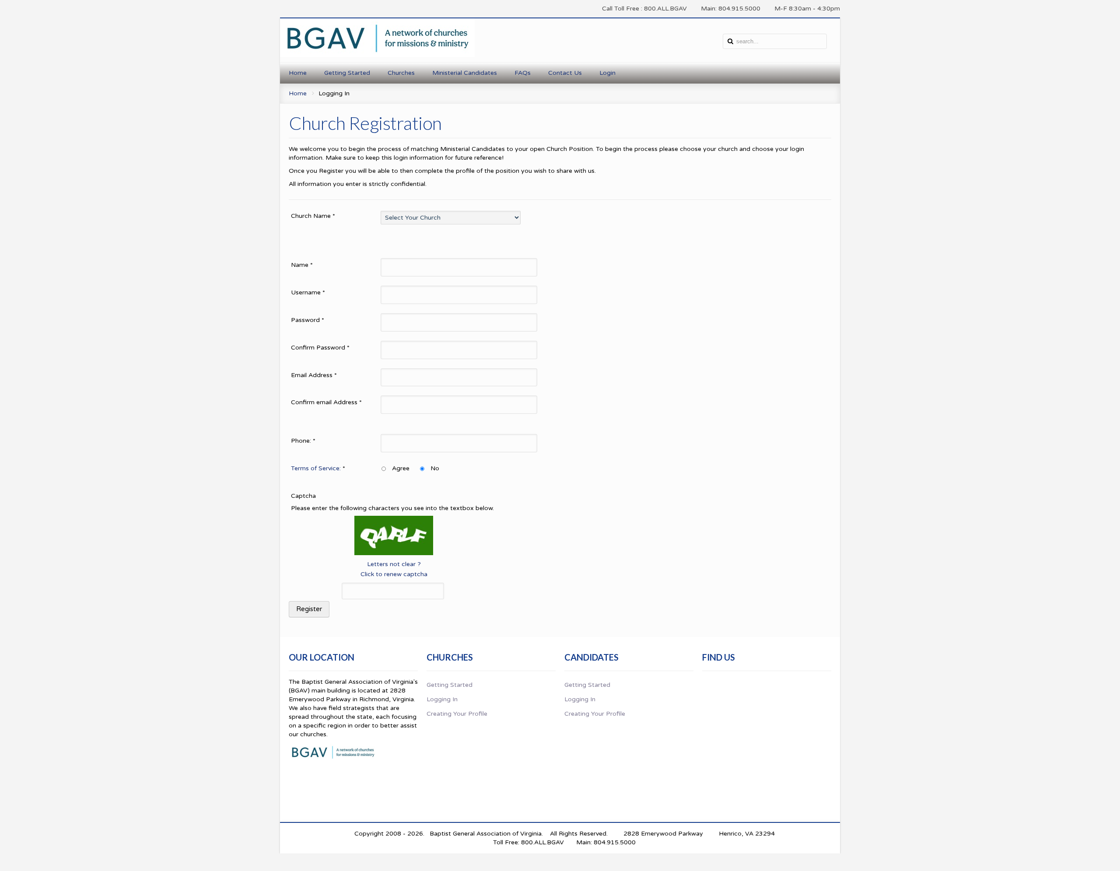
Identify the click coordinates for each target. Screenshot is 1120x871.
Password (307, 320)
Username (308, 292)
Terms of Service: (316, 468)
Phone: (303, 440)
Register (309, 609)
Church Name (313, 216)
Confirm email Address (326, 402)
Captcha (303, 496)
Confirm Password (320, 347)
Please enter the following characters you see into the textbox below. (392, 508)
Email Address (314, 375)
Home (298, 93)
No (434, 468)
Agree (401, 468)
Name (302, 265)
